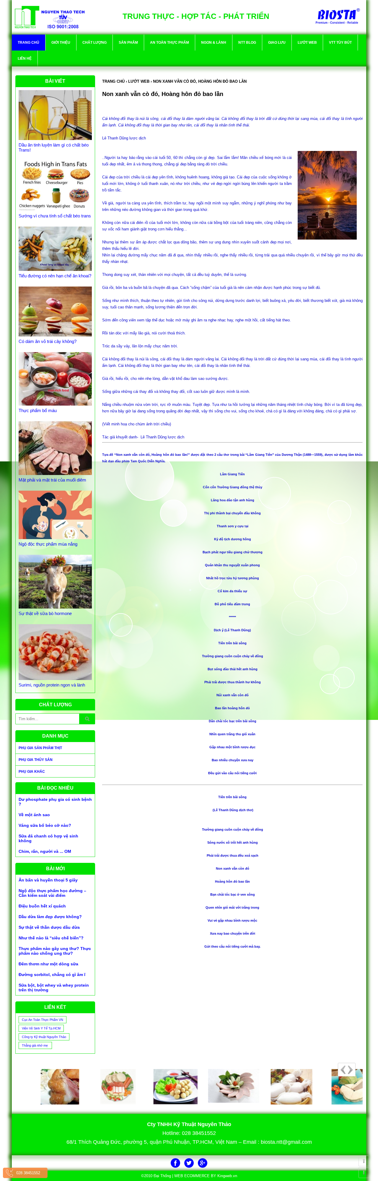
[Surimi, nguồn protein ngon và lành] (55, 652)
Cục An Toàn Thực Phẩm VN (42, 1019)
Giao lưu (277, 42)
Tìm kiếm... (87, 718)
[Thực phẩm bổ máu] (55, 379)
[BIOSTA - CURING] (44, 1086)
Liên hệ (25, 58)
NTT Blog (247, 42)
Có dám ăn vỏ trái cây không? (47, 341)
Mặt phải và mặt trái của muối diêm (52, 479)
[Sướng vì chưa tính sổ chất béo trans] (55, 186)
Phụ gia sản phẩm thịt (40, 748)
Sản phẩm (128, 42)
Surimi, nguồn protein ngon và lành (52, 684)
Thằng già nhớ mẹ (35, 1045)
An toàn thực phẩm (169, 42)
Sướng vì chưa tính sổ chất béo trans (55, 215)
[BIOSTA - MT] (333, 1086)
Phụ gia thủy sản (36, 760)
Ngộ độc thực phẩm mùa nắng (48, 543)
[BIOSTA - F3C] (160, 1086)
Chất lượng (94, 42)
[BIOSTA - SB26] (275, 1086)
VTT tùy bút (340, 42)
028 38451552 (28, 1173)
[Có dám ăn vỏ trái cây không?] (55, 311)
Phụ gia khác (32, 772)
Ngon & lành (213, 42)
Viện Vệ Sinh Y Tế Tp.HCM (41, 1028)
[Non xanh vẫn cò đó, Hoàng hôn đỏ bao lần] (49, 16)
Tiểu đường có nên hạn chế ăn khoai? (55, 275)
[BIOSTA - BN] (102, 1086)
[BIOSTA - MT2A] (217, 1086)
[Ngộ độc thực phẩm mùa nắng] (55, 515)
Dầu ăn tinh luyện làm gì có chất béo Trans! (54, 147)
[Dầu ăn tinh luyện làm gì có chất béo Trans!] (55, 115)
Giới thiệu (60, 42)
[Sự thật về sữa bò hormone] (55, 582)
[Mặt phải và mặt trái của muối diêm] (55, 448)
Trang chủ (28, 42)
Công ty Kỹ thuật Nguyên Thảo (44, 1037)
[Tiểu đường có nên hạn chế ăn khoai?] (55, 249)
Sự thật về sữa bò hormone (45, 613)
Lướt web (307, 42)
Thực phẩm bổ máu (38, 410)
